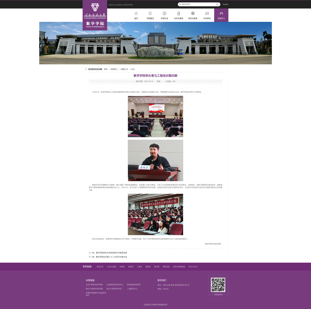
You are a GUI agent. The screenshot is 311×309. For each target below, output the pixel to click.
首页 (106, 69)
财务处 (130, 267)
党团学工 (114, 69)
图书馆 (156, 267)
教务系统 (166, 267)
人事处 (139, 267)
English (225, 4)
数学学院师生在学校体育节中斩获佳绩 (111, 253)
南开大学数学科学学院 (94, 289)
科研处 (122, 267)
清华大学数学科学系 (114, 289)
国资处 (148, 267)
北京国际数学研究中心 (114, 285)
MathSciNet (193, 267)
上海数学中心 (132, 289)
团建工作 (124, 69)
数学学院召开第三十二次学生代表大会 (111, 257)
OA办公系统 (111, 267)
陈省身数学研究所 (134, 285)
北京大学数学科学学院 (94, 285)
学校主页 (100, 267)
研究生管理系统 (179, 267)
